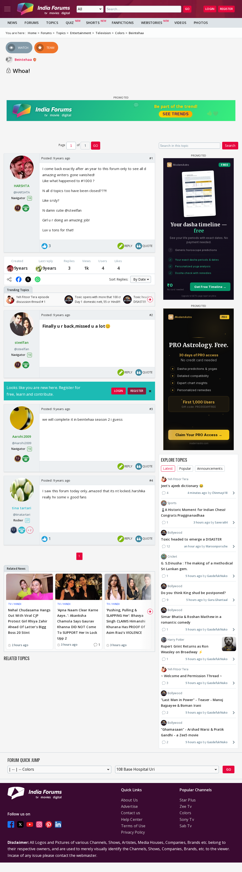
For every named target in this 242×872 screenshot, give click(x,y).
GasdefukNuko (217, 576)
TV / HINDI (14, 604)
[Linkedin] (58, 824)
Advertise (129, 806)
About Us (129, 800)
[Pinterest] (48, 824)
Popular (185, 468)
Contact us (130, 812)
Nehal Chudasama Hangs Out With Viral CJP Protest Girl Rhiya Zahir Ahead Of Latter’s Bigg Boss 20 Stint (29, 621)
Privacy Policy (133, 832)
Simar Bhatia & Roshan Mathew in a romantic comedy (191, 619)
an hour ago (192, 546)
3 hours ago (202, 522)
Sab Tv (186, 825)
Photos (201, 22)
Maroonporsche (217, 546)
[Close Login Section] (150, 391)
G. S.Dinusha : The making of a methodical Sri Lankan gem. (197, 566)
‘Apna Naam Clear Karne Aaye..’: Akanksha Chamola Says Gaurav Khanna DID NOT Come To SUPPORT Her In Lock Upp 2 (77, 624)
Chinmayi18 (220, 493)
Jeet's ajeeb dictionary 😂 (182, 485)
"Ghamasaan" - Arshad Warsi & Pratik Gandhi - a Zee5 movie (192, 732)
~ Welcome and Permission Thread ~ (191, 676)
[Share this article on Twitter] (28, 279)
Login (209, 9)
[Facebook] (11, 824)
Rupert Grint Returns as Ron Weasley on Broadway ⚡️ (184, 649)
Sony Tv (187, 819)
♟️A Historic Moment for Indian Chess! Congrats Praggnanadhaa (193, 512)
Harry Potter (176, 640)
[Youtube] (29, 824)
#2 (151, 315)
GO (187, 9)
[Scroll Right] (150, 299)
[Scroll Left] (9, 299)
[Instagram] (39, 824)
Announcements (209, 468)
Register (226, 9)
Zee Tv (186, 806)
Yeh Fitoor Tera (178, 479)
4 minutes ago (197, 493)
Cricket (172, 557)
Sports (172, 503)
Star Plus (188, 800)
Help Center (132, 819)
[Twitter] (20, 824)
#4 (151, 480)
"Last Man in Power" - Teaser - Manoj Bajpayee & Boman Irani (192, 703)
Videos (180, 22)
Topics (52, 22)
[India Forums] (43, 9)
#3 (151, 409)
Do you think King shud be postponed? (193, 592)
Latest (168, 468)
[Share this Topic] (9, 279)
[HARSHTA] (10, 268)
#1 (151, 158)
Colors (185, 812)
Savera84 (221, 522)
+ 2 (29, 530)
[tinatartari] (38, 268)
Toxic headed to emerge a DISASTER (191, 539)
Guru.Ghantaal (218, 600)
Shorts (92, 22)
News (12, 22)
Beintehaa (24, 59)
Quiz (70, 22)
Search (230, 145)
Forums (32, 22)
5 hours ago (194, 576)
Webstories (151, 22)
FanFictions (123, 22)
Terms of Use (133, 825)
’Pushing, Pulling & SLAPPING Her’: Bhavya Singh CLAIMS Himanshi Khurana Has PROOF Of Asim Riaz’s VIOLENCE (125, 621)
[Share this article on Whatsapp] (37, 279)
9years (21, 268)
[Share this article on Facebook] (18, 279)
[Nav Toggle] (7, 9)
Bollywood (175, 533)
